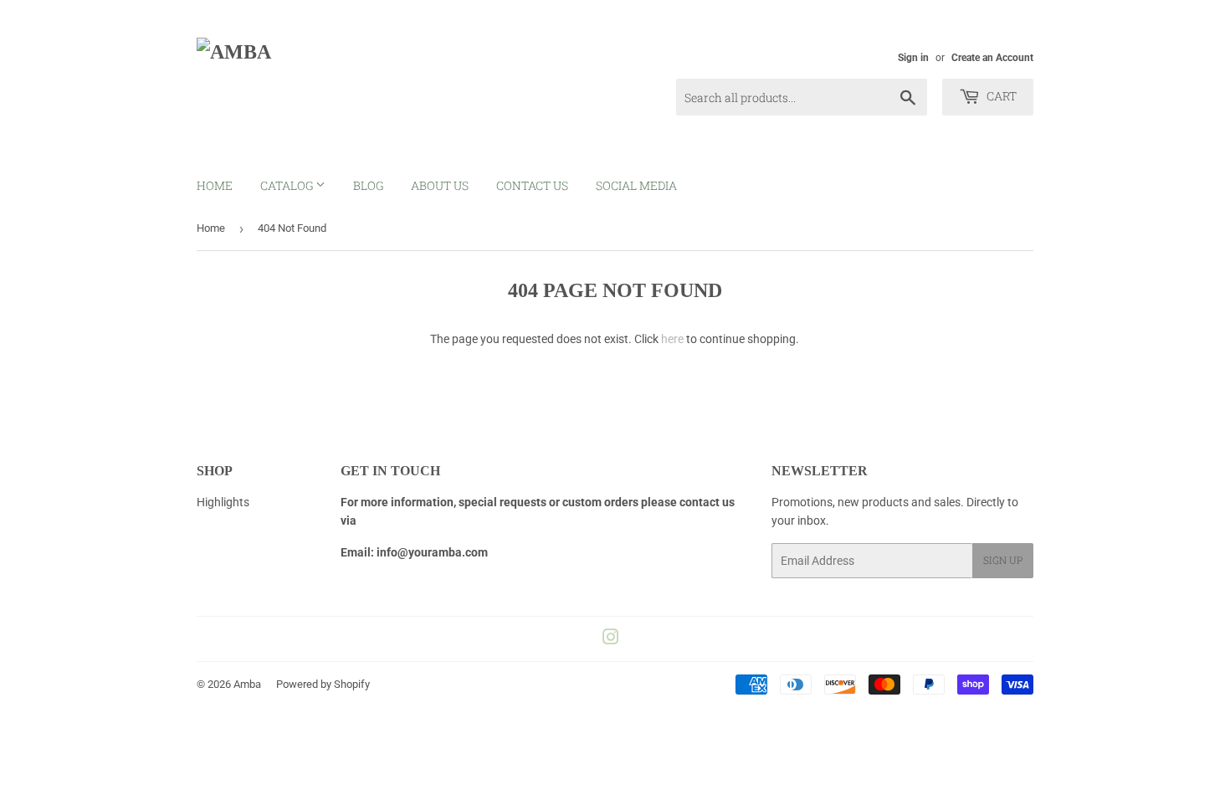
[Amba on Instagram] (610, 639)
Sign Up (1002, 560)
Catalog (287, 185)
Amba (247, 684)
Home (215, 185)
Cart (1000, 96)
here (672, 339)
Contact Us (532, 185)
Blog (368, 185)
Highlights (223, 502)
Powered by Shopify (323, 684)
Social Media (636, 185)
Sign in (913, 58)
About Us (440, 185)
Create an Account (992, 58)
